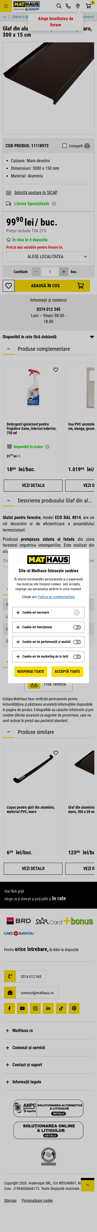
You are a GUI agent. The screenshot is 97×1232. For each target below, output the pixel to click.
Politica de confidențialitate (56, 597)
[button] (32, 612)
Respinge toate (30, 671)
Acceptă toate (67, 671)
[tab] (48, 612)
